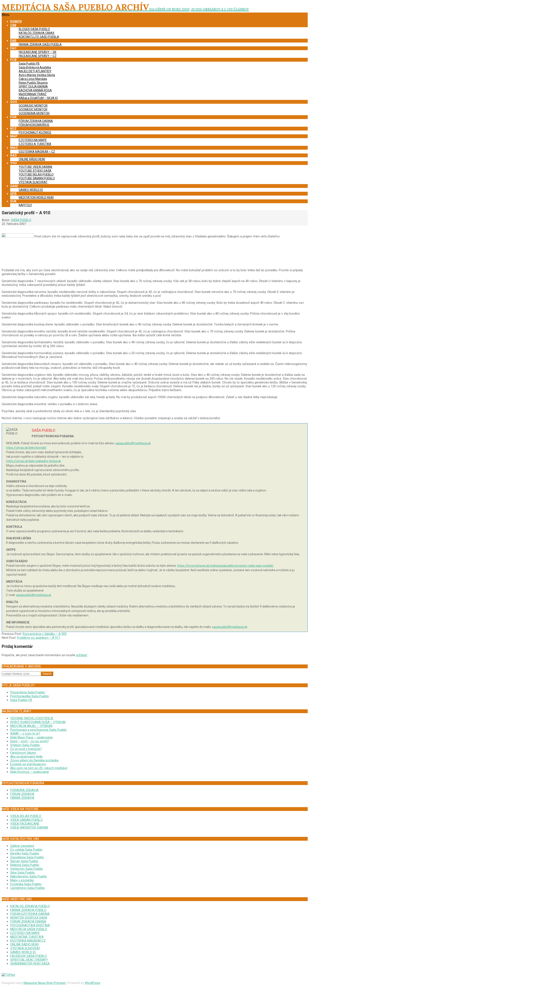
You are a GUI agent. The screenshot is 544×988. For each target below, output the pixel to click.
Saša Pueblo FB (21, 700)
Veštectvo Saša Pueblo (26, 869)
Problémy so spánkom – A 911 (38, 638)
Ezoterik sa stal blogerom (28, 764)
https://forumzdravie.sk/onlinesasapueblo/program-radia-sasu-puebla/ (225, 565)
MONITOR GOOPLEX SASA (28, 918)
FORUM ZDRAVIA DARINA (28, 921)
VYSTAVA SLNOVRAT (25, 948)
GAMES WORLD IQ (23, 952)
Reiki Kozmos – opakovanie (29, 772)
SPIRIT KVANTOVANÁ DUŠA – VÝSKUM (37, 722)
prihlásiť (81, 655)
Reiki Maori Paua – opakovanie (31, 737)
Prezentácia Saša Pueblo (27, 692)
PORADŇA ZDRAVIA (24, 790)
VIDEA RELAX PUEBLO (25, 816)
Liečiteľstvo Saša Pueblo (27, 888)
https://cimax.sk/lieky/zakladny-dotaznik (33, 461)
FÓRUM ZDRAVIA (22, 794)
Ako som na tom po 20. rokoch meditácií (38, 768)
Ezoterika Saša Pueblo (25, 884)
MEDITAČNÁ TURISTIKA (27, 937)
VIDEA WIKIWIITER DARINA (29, 827)
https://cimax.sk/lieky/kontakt (26, 447)
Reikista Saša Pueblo (24, 865)
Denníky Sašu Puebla (24, 853)
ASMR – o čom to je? (25, 733)
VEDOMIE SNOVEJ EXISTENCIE (31, 718)
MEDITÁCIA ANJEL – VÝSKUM (31, 726)
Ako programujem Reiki (26, 756)
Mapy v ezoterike (22, 880)
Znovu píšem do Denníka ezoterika (34, 760)
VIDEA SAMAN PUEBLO (26, 820)
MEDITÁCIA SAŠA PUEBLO (28, 929)
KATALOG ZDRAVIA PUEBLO (30, 906)
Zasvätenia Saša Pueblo (27, 857)
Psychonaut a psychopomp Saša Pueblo (38, 730)
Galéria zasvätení (22, 846)
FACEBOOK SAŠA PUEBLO (28, 956)
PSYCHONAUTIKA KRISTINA (30, 925)
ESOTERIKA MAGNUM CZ (28, 941)
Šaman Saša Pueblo (24, 861)
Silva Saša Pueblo (22, 872)
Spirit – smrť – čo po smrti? (29, 741)
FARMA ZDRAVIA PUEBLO (28, 910)
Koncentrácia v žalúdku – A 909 (45, 634)
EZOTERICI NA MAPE (25, 933)
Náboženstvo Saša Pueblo (28, 876)
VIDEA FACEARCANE (24, 824)
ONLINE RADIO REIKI (24, 944)
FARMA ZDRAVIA (22, 798)
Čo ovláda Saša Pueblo (26, 850)
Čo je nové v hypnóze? (26, 749)
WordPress (92, 983)
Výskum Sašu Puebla (25, 745)
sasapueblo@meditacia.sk (133, 443)
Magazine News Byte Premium (45, 983)
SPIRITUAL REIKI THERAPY (29, 960)
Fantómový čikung (23, 753)
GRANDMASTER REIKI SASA (30, 963)
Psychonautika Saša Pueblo (29, 696)
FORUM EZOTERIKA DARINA (30, 914)
